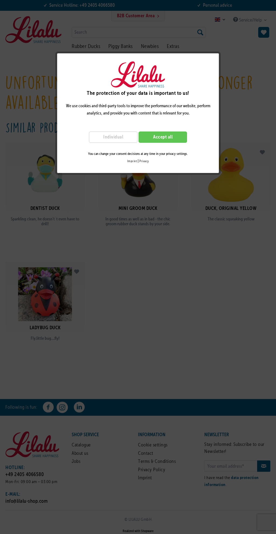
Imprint (132, 161)
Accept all (162, 137)
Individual (113, 137)
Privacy (144, 161)
